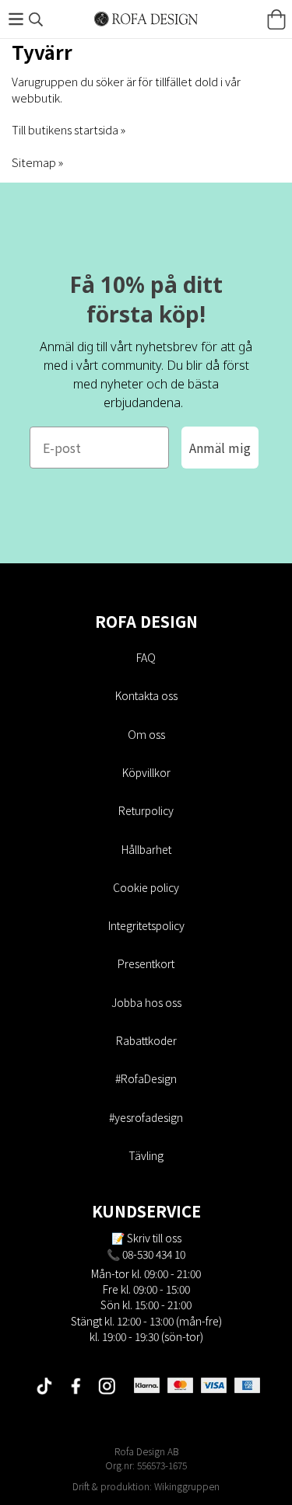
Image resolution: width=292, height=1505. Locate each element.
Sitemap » (37, 162)
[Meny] (15, 19)
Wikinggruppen (187, 1486)
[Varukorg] (276, 19)
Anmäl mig (220, 447)
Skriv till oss (154, 1237)
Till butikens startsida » (68, 129)
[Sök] (36, 19)
